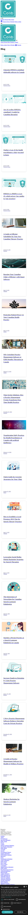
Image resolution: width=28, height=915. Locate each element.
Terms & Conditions (5, 877)
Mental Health (4, 872)
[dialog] (14, 900)
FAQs (2, 857)
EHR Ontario (4, 861)
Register (12, 21)
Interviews (3, 856)
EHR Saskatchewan (5, 875)
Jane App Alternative (5, 840)
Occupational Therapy (6, 852)
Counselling (3, 865)
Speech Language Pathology (7, 845)
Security (2, 851)
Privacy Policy (4, 864)
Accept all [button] (7, 912)
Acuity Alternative (5, 860)
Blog (10, 19)
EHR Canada (4, 841)
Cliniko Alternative (5, 873)
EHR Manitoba (4, 881)
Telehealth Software (5, 876)
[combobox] (24, 886)
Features (3, 19)
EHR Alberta (4, 848)
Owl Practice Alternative (6, 846)
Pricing (6, 19)
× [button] (26, 886)
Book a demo (18, 21)
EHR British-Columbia (6, 855)
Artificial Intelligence (6, 871)
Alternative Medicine (6, 879)
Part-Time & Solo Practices (7, 869)
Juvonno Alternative (5, 880)
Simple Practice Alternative (7, 867)
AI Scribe (3, 849)
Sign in (8, 21)
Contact (16, 42)
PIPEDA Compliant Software (8, 884)
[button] (14, 909)
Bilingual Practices (5, 883)
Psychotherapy (4, 838)
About (12, 19)
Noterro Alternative (5, 853)
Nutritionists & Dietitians (6, 859)
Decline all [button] (20, 912)
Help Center (3, 863)
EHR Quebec (4, 868)
